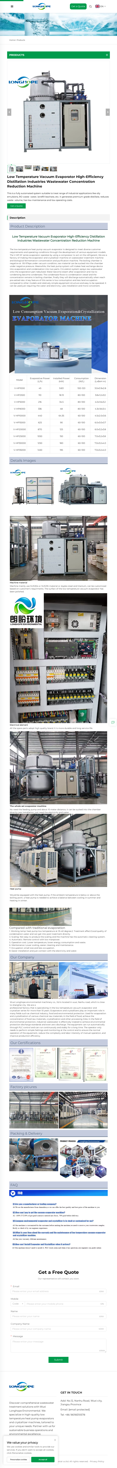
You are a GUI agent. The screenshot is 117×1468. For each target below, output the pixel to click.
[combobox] (18, 1303)
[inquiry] (112, 722)
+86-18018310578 (75, 1414)
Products (21, 40)
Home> (12, 40)
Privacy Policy (97, 1461)
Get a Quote (16, 206)
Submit (58, 1359)
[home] (42, 6)
